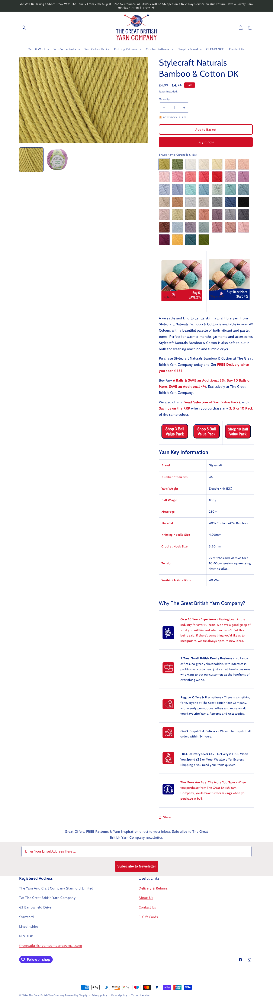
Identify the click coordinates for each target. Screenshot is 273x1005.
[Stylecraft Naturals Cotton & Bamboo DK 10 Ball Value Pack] (238, 438)
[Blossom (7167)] (243, 227)
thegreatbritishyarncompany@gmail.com (50, 946)
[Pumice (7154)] (164, 214)
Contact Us (147, 907)
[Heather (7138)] (243, 176)
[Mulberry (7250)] (164, 239)
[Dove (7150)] (204, 202)
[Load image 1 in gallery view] (31, 160)
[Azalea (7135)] (204, 176)
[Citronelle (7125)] (164, 164)
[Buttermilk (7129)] (217, 164)
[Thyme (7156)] (190, 214)
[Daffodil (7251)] (177, 239)
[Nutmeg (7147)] (177, 202)
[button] (24, 27)
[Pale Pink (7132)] (164, 176)
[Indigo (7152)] (230, 202)
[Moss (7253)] (204, 239)
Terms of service (140, 994)
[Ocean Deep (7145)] (243, 189)
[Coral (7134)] (190, 176)
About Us (146, 898)
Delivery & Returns (153, 888)
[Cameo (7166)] (230, 227)
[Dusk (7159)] (230, 214)
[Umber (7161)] (164, 227)
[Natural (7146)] (164, 202)
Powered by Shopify (76, 995)
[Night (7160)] (243, 214)
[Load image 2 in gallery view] (57, 160)
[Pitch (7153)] (243, 202)
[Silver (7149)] (190, 202)
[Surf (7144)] (230, 189)
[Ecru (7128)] (204, 164)
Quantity (164, 99)
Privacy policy (99, 994)
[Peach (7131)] (243, 164)
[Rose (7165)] (217, 227)
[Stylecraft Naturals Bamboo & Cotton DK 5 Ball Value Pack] (206, 438)
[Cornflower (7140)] (177, 189)
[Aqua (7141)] (190, 189)
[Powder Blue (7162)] (177, 227)
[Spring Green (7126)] (177, 164)
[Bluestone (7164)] (204, 227)
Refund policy (119, 994)
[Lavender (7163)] (190, 227)
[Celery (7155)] (177, 214)
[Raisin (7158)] (217, 214)
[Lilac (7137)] (230, 176)
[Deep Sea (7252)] (190, 239)
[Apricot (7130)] (230, 164)
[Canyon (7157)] (204, 214)
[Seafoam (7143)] (217, 189)
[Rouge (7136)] (217, 176)
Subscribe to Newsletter (136, 866)
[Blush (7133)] (177, 176)
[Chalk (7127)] (190, 164)
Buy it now (206, 142)
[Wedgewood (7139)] (164, 189)
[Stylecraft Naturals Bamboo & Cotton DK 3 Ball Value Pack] (174, 439)
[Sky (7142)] (204, 189)
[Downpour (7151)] (217, 202)
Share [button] (167, 817)
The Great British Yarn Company (46, 995)
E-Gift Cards (148, 917)
